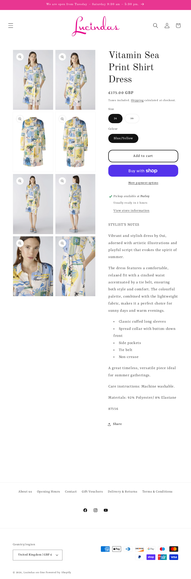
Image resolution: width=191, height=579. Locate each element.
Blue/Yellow (123, 138)
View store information (131, 210)
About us (25, 491)
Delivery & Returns (122, 491)
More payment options (143, 183)
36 (134, 119)
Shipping (137, 100)
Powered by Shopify (58, 572)
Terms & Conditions (157, 491)
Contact (71, 491)
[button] (10, 25)
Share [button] (117, 424)
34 (115, 118)
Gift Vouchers (92, 491)
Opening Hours (48, 491)
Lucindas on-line (34, 572)
